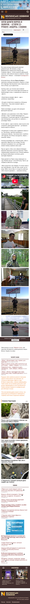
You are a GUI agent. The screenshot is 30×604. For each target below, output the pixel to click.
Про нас (3, 602)
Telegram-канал (18, 347)
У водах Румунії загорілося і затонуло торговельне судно (11, 543)
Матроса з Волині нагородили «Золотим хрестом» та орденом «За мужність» (12, 495)
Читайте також (15, 357)
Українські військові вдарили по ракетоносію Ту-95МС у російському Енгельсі (13, 548)
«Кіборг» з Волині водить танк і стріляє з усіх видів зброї (13, 361)
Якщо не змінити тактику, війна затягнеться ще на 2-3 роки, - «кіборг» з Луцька (14, 364)
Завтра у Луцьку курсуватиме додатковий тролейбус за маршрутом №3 (12, 500)
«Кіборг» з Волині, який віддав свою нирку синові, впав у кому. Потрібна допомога (12, 372)
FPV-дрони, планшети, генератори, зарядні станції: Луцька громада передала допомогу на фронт (14, 560)
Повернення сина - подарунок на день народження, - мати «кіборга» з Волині (11, 367)
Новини (15, 485)
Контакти (8, 602)
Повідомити (15, 340)
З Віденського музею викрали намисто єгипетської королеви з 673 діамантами (12, 489)
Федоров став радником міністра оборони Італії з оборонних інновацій (14, 510)
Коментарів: (17, 30)
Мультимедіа (15, 568)
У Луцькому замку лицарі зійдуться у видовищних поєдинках (11, 515)
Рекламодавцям (15, 602)
